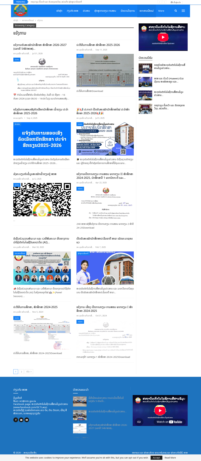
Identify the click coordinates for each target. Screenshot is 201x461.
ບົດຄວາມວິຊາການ (128, 11)
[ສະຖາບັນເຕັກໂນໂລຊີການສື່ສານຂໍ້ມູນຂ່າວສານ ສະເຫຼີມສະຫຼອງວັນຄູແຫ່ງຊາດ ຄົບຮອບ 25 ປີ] (145, 95)
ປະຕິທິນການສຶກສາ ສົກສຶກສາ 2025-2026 (98, 45)
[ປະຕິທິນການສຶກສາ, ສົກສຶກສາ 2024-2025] (42, 332)
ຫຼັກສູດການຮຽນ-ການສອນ (105, 11)
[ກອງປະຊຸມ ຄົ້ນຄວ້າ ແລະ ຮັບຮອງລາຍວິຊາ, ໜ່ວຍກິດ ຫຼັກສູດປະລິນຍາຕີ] (145, 109)
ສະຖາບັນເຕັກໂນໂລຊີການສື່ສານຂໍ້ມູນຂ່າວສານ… (168, 93)
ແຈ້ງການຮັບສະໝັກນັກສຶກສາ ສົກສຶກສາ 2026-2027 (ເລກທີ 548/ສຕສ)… (39, 47)
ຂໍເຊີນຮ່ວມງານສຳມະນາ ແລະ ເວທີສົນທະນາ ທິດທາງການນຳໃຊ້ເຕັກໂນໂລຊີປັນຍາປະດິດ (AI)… (41, 240)
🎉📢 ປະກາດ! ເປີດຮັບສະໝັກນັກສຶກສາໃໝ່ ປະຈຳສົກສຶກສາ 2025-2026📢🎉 (103, 111)
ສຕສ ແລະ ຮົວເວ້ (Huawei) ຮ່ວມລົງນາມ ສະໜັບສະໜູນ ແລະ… (169, 80)
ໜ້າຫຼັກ (59, 11)
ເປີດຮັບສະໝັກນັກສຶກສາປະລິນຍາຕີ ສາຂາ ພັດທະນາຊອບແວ (104, 240)
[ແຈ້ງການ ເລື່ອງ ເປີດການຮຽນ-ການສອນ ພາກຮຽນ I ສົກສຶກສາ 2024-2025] (105, 336)
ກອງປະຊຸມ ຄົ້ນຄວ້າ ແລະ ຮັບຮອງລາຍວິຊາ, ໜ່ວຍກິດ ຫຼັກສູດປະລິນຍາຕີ (56, 1)
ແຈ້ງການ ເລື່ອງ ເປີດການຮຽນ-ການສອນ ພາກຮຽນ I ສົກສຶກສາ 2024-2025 (104, 309)
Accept (156, 457)
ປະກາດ (17, 59)
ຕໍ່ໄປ (28, 371)
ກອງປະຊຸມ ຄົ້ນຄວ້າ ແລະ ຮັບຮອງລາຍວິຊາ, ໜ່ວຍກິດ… (169, 106)
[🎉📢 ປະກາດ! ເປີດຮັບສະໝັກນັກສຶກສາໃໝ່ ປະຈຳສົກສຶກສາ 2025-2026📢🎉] (105, 138)
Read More (170, 458)
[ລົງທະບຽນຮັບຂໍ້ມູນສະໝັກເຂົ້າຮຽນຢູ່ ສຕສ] (42, 199)
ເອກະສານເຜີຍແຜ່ (147, 11)
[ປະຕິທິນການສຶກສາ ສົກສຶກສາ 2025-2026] (105, 70)
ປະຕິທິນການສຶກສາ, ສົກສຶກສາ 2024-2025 (35, 307)
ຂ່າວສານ (86, 11)
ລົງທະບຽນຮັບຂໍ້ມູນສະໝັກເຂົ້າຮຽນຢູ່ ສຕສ (34, 174)
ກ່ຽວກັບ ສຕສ (72, 11)
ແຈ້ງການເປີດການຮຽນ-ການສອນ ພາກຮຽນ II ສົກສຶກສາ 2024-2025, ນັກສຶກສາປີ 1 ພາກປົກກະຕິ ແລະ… (104, 176)
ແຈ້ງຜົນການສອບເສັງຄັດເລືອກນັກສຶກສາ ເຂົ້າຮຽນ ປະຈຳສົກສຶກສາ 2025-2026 (40, 111)
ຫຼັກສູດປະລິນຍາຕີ (83, 253)
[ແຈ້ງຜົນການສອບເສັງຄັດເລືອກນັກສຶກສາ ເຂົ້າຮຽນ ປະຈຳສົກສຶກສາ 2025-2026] (42, 138)
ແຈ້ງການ (80, 188)
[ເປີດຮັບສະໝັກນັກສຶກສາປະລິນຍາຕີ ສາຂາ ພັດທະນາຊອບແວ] (105, 268)
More (161, 11)
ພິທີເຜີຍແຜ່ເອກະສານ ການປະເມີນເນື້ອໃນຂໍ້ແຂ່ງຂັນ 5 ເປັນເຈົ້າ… (106, 399)
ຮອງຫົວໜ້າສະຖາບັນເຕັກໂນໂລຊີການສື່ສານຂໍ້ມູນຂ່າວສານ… (169, 66)
